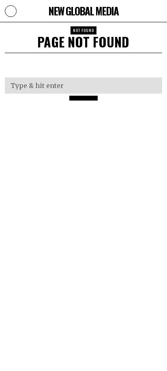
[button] (83, 98)
